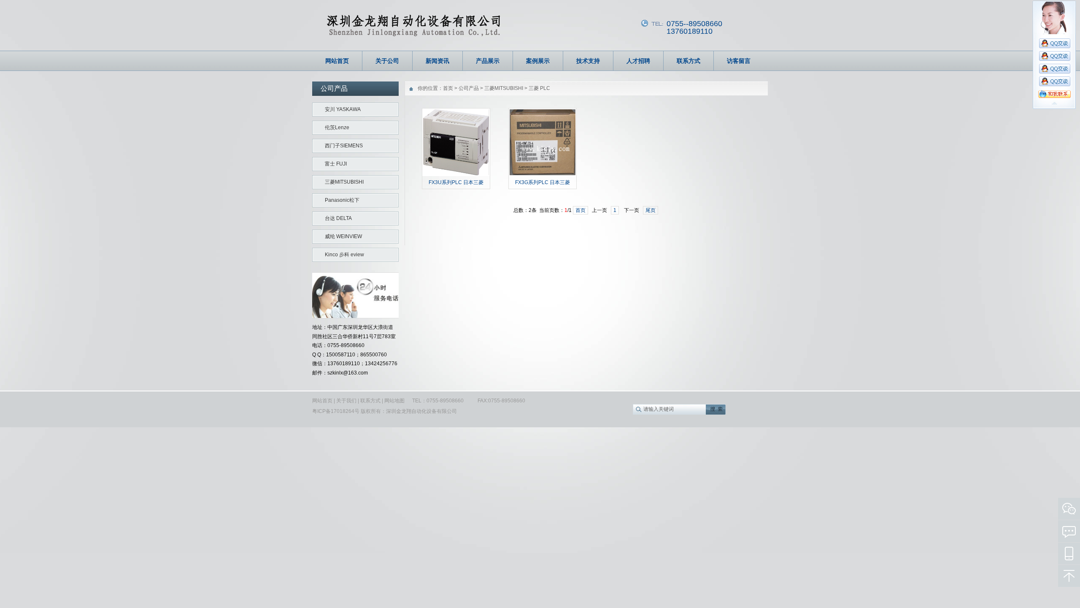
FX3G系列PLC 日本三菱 (542, 182)
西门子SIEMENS (344, 146)
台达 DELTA (338, 218)
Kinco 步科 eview (344, 255)
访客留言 (739, 60)
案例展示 (538, 60)
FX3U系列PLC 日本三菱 (456, 182)
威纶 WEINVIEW (343, 236)
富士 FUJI (336, 164)
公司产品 (469, 88)
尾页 (650, 210)
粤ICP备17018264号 (336, 411)
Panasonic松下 (342, 200)
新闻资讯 (437, 60)
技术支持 (588, 60)
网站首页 (337, 60)
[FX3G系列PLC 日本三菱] (542, 174)
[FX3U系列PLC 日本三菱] (456, 174)
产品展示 (488, 60)
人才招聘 (638, 60)
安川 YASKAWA (343, 109)
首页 (448, 88)
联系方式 (688, 60)
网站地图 (394, 401)
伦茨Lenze (337, 127)
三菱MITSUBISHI (344, 182)
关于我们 (346, 401)
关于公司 (387, 60)
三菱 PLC (539, 88)
